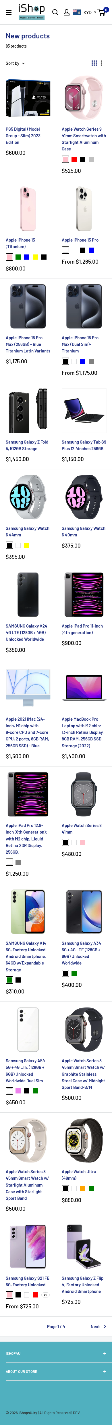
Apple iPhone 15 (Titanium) (20, 243)
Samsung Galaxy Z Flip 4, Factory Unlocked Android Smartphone (82, 1284)
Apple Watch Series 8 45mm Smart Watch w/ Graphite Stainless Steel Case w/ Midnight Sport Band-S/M (83, 1074)
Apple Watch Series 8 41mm (82, 828)
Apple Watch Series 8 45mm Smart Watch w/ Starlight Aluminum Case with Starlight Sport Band (27, 1185)
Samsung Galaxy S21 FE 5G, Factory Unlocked (27, 1281)
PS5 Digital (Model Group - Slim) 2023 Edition (23, 135)
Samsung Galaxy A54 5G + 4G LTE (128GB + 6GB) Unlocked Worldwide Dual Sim (25, 1070)
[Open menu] (8, 12)
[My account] (66, 12)
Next (95, 1326)
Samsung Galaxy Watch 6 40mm (83, 531)
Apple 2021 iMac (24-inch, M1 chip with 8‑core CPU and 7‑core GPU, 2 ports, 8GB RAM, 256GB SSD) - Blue (27, 732)
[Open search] (55, 12)
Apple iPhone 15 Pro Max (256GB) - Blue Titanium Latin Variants (28, 344)
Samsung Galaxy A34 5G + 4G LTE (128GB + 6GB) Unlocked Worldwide (81, 953)
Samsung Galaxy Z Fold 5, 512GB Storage (27, 445)
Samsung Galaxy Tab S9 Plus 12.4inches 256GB (84, 445)
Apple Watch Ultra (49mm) (79, 1175)
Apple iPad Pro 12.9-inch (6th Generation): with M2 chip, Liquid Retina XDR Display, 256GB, (26, 838)
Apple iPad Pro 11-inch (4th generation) (82, 629)
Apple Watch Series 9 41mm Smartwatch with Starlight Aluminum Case (84, 139)
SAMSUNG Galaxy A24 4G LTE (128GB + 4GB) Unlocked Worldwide (26, 632)
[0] (101, 12)
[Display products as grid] (94, 63)
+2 (45, 1295)
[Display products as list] (103, 63)
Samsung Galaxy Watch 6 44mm (27, 531)
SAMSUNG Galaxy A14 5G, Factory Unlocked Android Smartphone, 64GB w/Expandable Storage (26, 956)
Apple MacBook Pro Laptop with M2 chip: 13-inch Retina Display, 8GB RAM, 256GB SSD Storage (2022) (83, 732)
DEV (76, 1412)
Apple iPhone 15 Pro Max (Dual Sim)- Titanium (80, 344)
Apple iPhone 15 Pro (80, 239)
